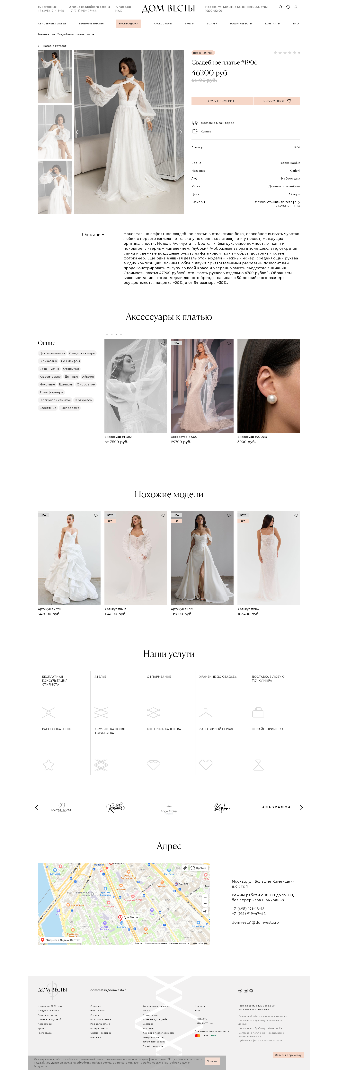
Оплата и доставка (100, 1033)
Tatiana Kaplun (289, 162)
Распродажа (45, 1033)
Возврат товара (99, 1028)
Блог (197, 1010)
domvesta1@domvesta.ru (255, 922)
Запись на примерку (288, 1055)
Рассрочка (149, 1028)
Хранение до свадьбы (218, 676)
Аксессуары (45, 1024)
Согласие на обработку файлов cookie (260, 1028)
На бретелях (290, 178)
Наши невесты (98, 1010)
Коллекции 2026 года (50, 1006)
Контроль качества (164, 729)
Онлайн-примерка (268, 729)
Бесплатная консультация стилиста (54, 680)
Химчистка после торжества (110, 731)
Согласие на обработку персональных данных (260, 1022)
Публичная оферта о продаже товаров (260, 1040)
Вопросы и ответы (100, 1019)
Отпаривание (159, 676)
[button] (76, 132)
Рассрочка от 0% (56, 729)
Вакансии (95, 1037)
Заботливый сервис (216, 729)
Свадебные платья (48, 1010)
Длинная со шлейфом (284, 186)
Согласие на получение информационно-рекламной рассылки (261, 1034)
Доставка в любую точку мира (268, 678)
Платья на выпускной (49, 1019)
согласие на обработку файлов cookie (85, 1062)
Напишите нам (204, 1023)
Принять (212, 1061)
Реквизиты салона (100, 1024)
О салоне (95, 1006)
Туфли (41, 1028)
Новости (200, 1006)
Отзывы (94, 1015)
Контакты (201, 1019)
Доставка (148, 1024)
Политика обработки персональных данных (263, 1016)
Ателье (100, 676)
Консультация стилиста (156, 1006)
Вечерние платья (47, 1015)
